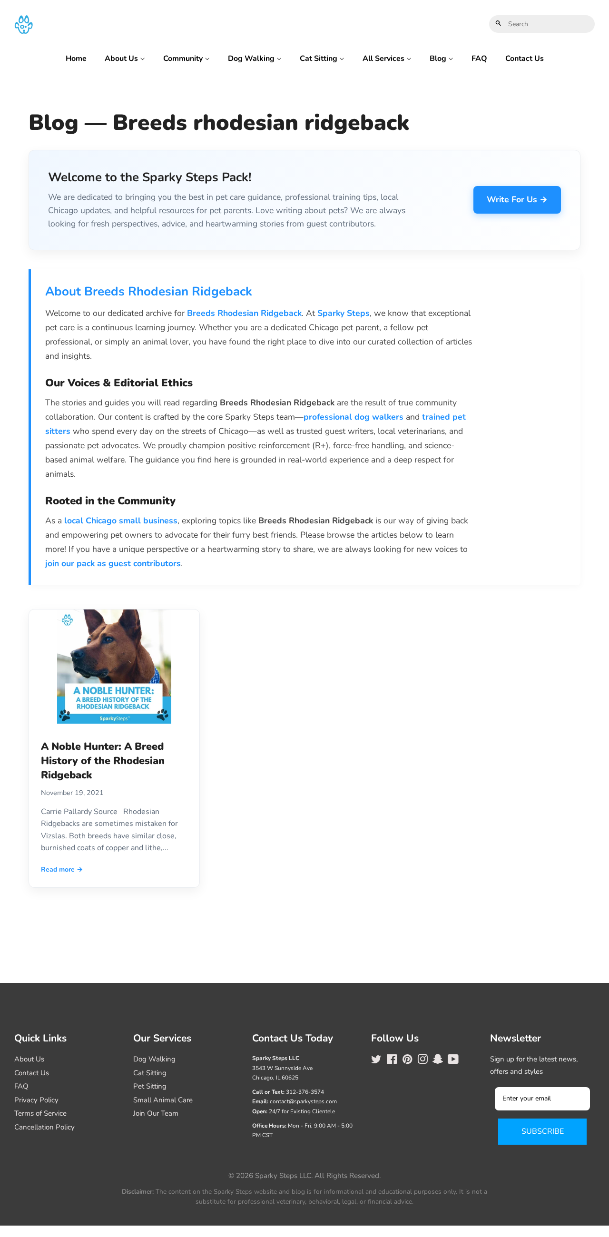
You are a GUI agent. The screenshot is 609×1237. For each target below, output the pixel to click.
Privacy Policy (36, 1100)
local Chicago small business (120, 520)
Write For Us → (517, 199)
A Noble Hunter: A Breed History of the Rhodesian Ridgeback (103, 760)
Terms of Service (40, 1113)
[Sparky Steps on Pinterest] (407, 1061)
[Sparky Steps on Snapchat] (437, 1061)
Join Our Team (155, 1113)
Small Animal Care (163, 1100)
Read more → (62, 869)
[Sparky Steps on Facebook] (391, 1061)
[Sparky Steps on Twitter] (376, 1061)
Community (184, 58)
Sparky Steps (343, 313)
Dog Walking (252, 58)
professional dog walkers (353, 416)
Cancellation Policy (44, 1127)
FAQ (479, 58)
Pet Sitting (150, 1086)
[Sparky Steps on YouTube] (453, 1061)
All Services (384, 58)
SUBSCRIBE (542, 1131)
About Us (122, 58)
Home (76, 58)
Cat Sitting (319, 58)
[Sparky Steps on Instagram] (422, 1061)
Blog (439, 58)
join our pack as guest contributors (113, 563)
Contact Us (524, 58)
